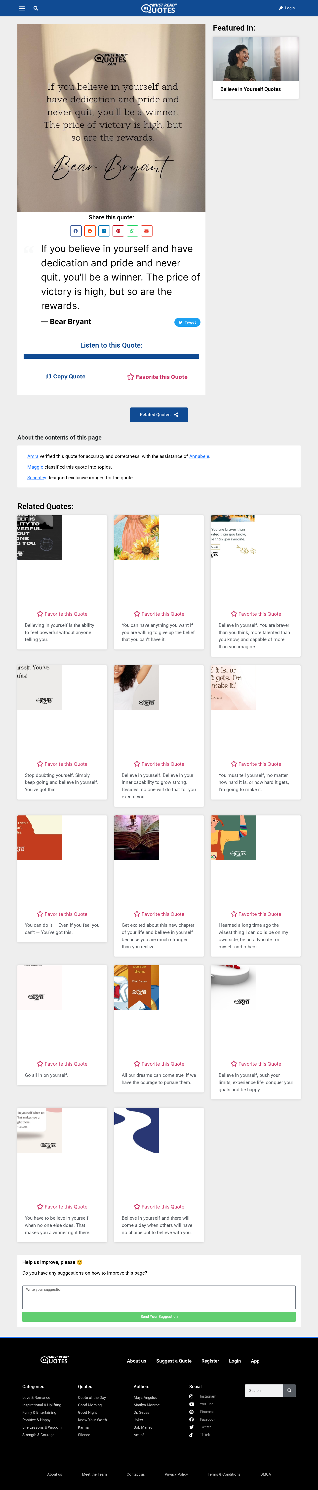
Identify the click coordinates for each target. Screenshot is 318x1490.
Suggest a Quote (174, 1361)
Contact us (136, 1474)
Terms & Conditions (224, 1474)
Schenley (36, 478)
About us (136, 1361)
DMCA (265, 1474)
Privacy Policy (176, 1474)
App (255, 1361)
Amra (33, 456)
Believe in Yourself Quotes (250, 89)
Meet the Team (94, 1474)
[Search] (289, 1390)
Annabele (199, 456)
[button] (22, 8)
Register (210, 1361)
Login (235, 1361)
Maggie (35, 467)
